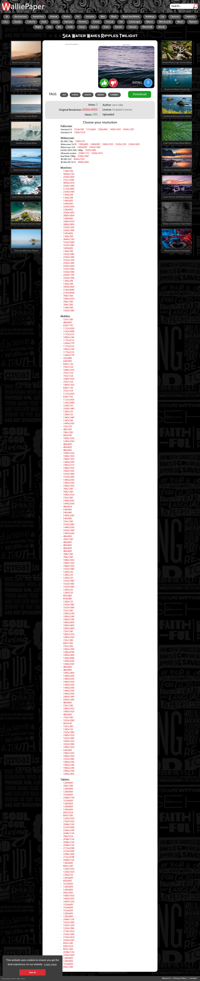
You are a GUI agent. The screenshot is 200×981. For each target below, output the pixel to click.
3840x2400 (83, 162)
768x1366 (68, 296)
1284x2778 (68, 343)
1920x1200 (120, 144)
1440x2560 (68, 423)
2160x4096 (68, 293)
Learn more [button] (50, 964)
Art (78, 16)
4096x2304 (68, 183)
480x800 (67, 322)
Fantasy (68, 22)
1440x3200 (68, 676)
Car (162, 16)
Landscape (134, 22)
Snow (82, 27)
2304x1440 (68, 192)
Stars (106, 27)
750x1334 (68, 367)
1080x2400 (68, 622)
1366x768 (68, 171)
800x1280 (68, 643)
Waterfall (147, 27)
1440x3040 (68, 652)
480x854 (67, 507)
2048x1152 (83, 153)
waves (88, 94)
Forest (96, 22)
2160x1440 (68, 934)
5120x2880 (68, 189)
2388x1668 (68, 854)
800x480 (67, 596)
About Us (166, 978)
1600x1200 (128, 129)
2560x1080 (83, 156)
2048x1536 (68, 798)
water (75, 94)
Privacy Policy (180, 978)
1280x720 (80, 141)
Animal (53, 16)
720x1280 (68, 319)
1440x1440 (68, 417)
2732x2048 (68, 848)
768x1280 (68, 302)
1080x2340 (68, 337)
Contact (193, 978)
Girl (121, 22)
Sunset (118, 27)
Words (161, 27)
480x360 (67, 429)
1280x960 (103, 129)
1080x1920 (68, 299)
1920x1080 (90, 150)
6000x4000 (90, 109)
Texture (132, 27)
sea (64, 94)
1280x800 (83, 144)
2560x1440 (94, 147)
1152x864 (91, 129)
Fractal (109, 22)
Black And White (131, 16)
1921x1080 (68, 180)
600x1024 (68, 812)
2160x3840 (68, 290)
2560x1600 (133, 144)
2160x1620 (68, 821)
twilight (114, 94)
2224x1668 (68, 827)
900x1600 (68, 893)
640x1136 (68, 364)
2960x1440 (68, 697)
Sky (59, 27)
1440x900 (95, 144)
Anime (66, 16)
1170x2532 (68, 334)
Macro (149, 22)
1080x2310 (68, 465)
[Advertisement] (72, 67)
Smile (70, 27)
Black (113, 16)
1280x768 (68, 420)
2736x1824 (68, 931)
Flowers (83, 22)
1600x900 (82, 147)
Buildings (150, 16)
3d (6, 16)
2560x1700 (68, 275)
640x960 (67, 361)
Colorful (31, 22)
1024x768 (79, 129)
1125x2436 (68, 328)
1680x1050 (107, 144)
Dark (43, 22)
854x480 (67, 599)
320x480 (67, 358)
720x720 (67, 426)
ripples (100, 94)
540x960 (67, 509)
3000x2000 (68, 287)
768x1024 (68, 836)
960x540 (67, 435)
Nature (193, 22)
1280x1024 (79, 132)
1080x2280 (68, 649)
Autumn (90, 16)
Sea (49, 27)
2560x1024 (96, 153)
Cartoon (174, 16)
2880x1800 (68, 215)
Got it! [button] (32, 972)
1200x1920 (68, 818)
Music (180, 22)
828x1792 (68, 325)
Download (139, 94)
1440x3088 (68, 658)
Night (38, 27)
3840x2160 (78, 159)
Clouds (17, 22)
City (5, 22)
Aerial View (38, 16)
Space (94, 27)
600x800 (67, 881)
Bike (103, 16)
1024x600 (68, 795)
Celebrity (190, 16)
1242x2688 (68, 331)
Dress (55, 22)
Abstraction (20, 16)
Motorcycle (165, 22)
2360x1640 (68, 830)
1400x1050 (115, 129)
